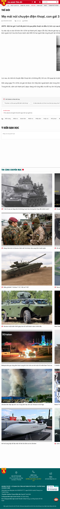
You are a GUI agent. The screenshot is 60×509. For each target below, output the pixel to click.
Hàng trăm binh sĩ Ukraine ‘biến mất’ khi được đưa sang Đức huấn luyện (24, 248)
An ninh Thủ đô (14, 2)
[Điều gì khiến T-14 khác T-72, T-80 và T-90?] (26, 269)
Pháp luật (39, 5)
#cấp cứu (46, 118)
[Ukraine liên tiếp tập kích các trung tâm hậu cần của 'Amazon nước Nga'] (26, 386)
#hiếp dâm (38, 118)
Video (45, 5)
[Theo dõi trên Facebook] (32, 2)
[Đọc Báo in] (40, 2)
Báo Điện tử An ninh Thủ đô (3, 3)
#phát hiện (23, 118)
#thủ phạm (54, 118)
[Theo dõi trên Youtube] (35, 2)
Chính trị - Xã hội (24, 5)
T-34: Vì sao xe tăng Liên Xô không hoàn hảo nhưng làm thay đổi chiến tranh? (26, 209)
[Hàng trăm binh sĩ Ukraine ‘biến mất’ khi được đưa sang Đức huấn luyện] (26, 229)
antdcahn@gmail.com (50, 479)
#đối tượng (8, 118)
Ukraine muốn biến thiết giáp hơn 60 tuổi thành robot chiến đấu (22, 326)
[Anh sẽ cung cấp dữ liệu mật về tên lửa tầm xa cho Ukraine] (26, 425)
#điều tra (15, 118)
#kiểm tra (30, 118)
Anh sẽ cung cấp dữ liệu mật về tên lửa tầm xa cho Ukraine (18, 443)
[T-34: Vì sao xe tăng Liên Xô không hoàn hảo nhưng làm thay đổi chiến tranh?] (26, 190)
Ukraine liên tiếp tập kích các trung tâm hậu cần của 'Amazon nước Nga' (22, 404)
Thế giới (33, 5)
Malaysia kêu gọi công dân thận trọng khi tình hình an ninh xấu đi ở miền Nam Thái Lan (26, 365)
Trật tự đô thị (15, 5)
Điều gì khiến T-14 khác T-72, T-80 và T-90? (16, 287)
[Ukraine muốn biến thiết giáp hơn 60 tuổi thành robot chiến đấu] (26, 308)
